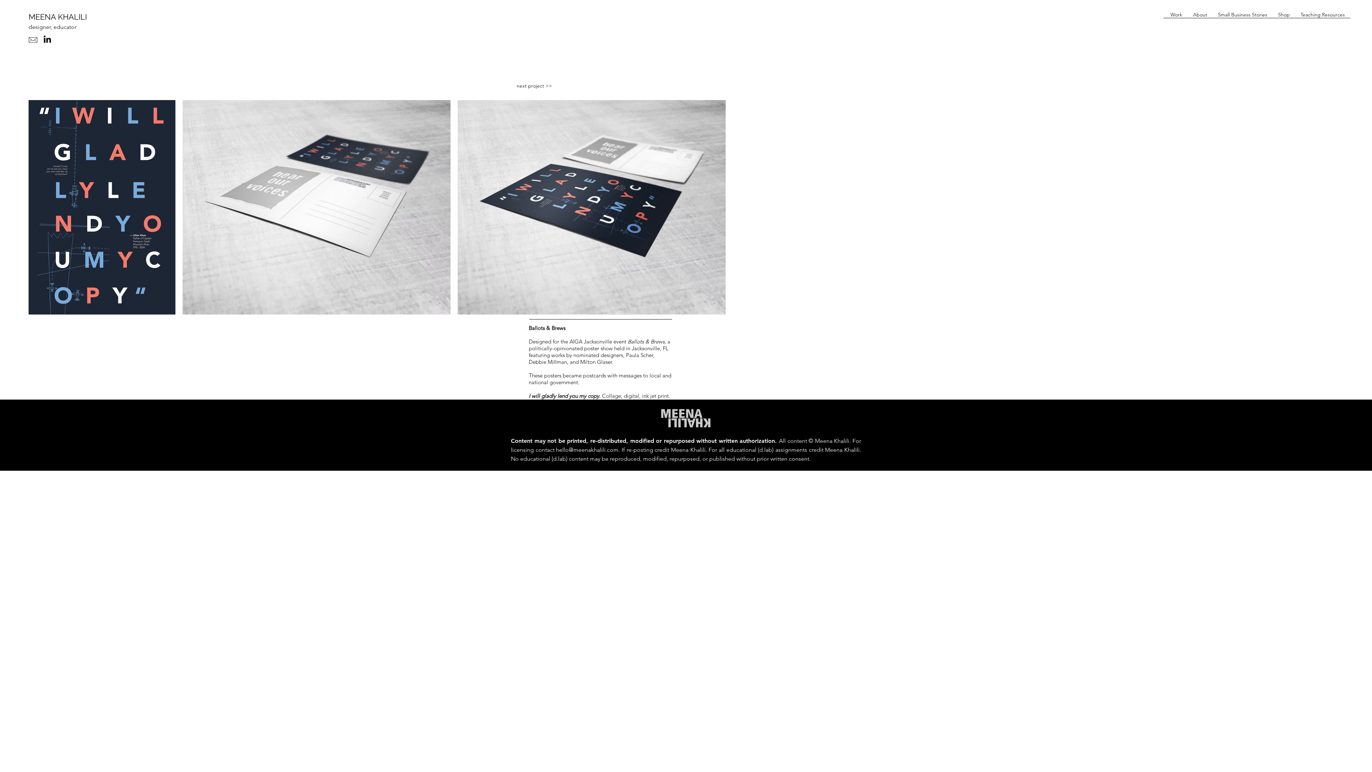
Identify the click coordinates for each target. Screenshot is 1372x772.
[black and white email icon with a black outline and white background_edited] (33, 39)
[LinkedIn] (47, 39)
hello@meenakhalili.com (587, 449)
